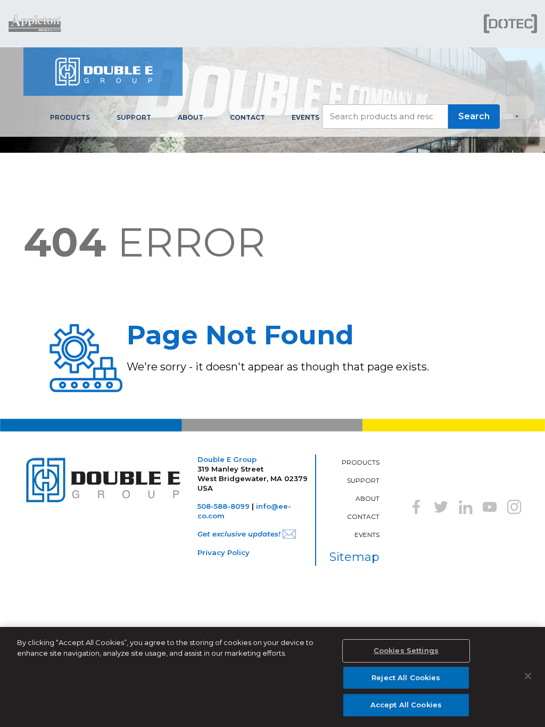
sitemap (354, 557)
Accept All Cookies (406, 704)
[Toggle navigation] (516, 71)
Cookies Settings (406, 650)
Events (305, 117)
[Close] (528, 676)
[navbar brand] (103, 71)
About (190, 117)
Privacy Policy (223, 552)
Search (474, 116)
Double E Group (227, 459)
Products (70, 117)
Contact (247, 117)
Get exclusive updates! (238, 534)
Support (134, 117)
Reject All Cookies (405, 677)
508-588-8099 (223, 506)
